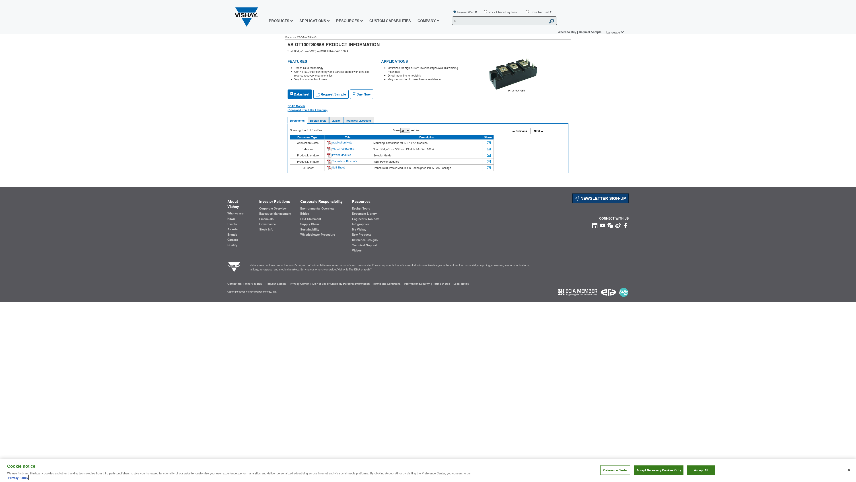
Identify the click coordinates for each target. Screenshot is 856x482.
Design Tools (318, 120)
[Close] (849, 470)
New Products (361, 235)
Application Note (341, 142)
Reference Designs (365, 240)
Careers (232, 240)
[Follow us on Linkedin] (594, 225)
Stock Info (266, 229)
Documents (297, 120)
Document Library (364, 214)
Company (427, 21)
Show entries (406, 130)
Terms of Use (442, 284)
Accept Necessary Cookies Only (658, 470)
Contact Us (234, 284)
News (231, 219)
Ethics (304, 214)
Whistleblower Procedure (317, 235)
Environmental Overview (317, 208)
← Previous (519, 131)
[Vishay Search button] (551, 21)
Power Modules (341, 155)
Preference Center (615, 470)
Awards (232, 229)
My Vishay (359, 229)
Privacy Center (300, 284)
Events (232, 224)
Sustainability (309, 229)
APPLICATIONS (312, 21)
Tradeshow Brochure (344, 161)
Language (613, 32)
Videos (357, 250)
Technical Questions (359, 120)
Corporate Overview (272, 208)
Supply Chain (309, 224)
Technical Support (364, 245)
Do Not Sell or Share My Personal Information (341, 284)
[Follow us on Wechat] (610, 225)
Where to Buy (567, 32)
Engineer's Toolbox (365, 219)
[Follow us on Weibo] (618, 225)
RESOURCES (347, 21)
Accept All (701, 470)
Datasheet (301, 94)
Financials (266, 219)
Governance (267, 224)
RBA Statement (310, 219)
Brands (232, 235)
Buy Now (363, 94)
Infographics (360, 224)
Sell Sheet (338, 167)
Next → (538, 131)
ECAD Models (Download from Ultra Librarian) (307, 108)
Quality (336, 120)
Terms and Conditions (387, 284)
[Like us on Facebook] (626, 225)
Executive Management (275, 214)
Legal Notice (461, 284)
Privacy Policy (18, 477)
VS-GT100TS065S (342, 148)
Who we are (235, 213)
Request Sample (333, 94)
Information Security (417, 284)
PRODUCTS (279, 21)
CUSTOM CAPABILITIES (390, 21)
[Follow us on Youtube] (602, 225)
